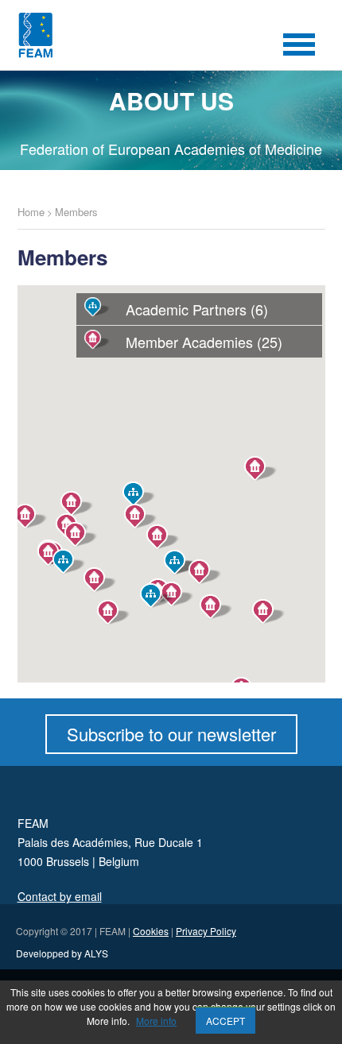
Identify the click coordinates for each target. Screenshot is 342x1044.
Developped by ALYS (62, 953)
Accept (225, 1020)
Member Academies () (204, 341)
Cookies (151, 931)
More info (156, 1020)
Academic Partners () (197, 309)
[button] (216, 607)
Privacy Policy (206, 931)
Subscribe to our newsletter (171, 733)
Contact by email (59, 896)
